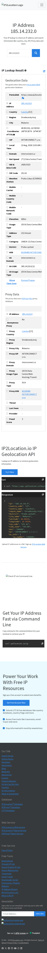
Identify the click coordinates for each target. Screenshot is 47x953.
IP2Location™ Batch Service (14, 830)
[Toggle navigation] (41, 5)
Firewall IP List (8, 864)
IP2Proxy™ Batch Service (12, 833)
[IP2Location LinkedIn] (21, 948)
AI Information (8, 790)
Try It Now (9, 472)
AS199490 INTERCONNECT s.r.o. (29, 394)
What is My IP (7, 895)
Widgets (5, 886)
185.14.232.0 (26, 103)
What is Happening (10, 793)
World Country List (10, 892)
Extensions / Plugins (11, 883)
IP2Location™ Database (12, 804)
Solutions (6, 762)
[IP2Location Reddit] (9, 948)
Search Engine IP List (11, 867)
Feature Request (9, 781)
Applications (7, 861)
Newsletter (7, 774)
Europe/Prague (28, 280)
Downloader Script (10, 879)
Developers (7, 765)
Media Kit (6, 771)
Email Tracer (7, 876)
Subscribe (40, 913)
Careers (5, 778)
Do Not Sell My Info (10, 784)
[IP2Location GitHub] (12, 948)
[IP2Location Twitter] (6, 948)
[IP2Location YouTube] (15, 948)
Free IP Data (7, 850)
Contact (5, 787)
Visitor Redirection (10, 870)
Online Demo (7, 759)
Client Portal (7, 756)
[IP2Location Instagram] (18, 948)
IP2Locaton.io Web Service (13, 827)
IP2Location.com (17, 940)
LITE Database (8, 810)
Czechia (24, 112)
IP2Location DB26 (33, 84)
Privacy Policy (12, 943)
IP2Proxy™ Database (11, 807)
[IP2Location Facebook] (3, 948)
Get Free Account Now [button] (16, 702)
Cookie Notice (24, 943)
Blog (4, 768)
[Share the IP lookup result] (44, 71)
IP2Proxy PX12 (27, 298)
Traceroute (6, 873)
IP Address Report (10, 889)
